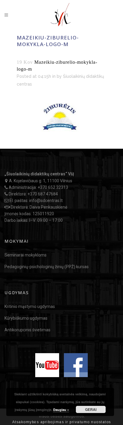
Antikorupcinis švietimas (27, 329)
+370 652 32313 (53, 187)
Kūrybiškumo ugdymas (25, 318)
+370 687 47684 (42, 194)
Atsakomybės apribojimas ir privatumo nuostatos (61, 422)
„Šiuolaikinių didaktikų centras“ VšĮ (39, 173)
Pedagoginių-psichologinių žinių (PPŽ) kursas (46, 266)
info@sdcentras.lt (46, 200)
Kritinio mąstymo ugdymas (29, 306)
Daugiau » (61, 409)
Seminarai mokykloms (25, 255)
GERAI (90, 409)
